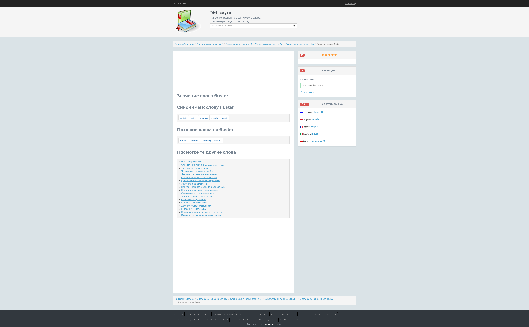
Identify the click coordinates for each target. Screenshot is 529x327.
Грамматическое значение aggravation (200, 180)
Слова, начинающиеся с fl (239, 44)
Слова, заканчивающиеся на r (212, 299)
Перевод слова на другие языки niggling (201, 215)
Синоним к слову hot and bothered (198, 193)
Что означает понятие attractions (197, 171)
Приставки (217, 314)
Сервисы (350, 3)
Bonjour (314, 126)
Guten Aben (317, 141)
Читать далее (309, 92)
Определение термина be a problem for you (202, 164)
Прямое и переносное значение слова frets (203, 186)
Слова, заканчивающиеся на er (246, 299)
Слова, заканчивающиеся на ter (281, 299)
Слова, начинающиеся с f (210, 44)
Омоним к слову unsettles (193, 199)
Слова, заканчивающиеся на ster (316, 299)
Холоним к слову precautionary (196, 205)
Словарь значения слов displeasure (199, 177)
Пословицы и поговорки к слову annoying (201, 212)
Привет (317, 112)
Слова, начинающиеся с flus (299, 44)
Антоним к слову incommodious (196, 196)
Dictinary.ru (179, 3)
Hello (314, 119)
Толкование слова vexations (195, 168)
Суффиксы (228, 314)
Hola (313, 134)
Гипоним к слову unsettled (194, 202)
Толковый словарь (184, 44)
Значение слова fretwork (194, 183)
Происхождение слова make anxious (199, 190)
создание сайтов (267, 324)
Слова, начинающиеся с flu (268, 44)
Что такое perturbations (193, 161)
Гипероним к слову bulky (193, 209)
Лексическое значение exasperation (199, 174)
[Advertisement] (233, 74)
